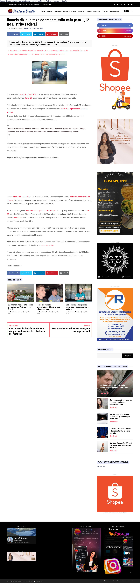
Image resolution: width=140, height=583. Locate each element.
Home (99, 581)
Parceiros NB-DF (34, 4)
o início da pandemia (21, 197)
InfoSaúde (18, 218)
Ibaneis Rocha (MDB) (27, 94)
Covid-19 (28, 98)
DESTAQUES (58, 11)
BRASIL (49, 11)
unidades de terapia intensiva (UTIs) (40, 211)
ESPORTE (81, 11)
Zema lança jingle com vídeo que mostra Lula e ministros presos (37, 54)
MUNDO (89, 11)
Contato (130, 581)
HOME (43, 11)
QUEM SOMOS (114, 11)
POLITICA (105, 11)
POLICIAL (96, 11)
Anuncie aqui (47, 4)
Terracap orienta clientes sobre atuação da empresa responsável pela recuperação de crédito (49, 50)
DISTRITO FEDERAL (69, 11)
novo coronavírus (47, 245)
